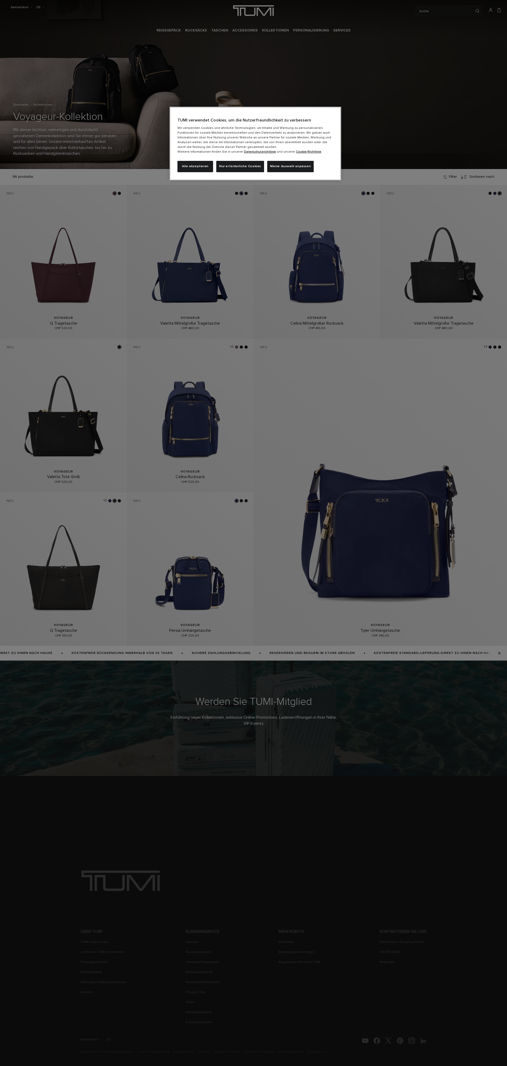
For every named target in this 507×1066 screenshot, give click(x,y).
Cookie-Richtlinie (308, 151)
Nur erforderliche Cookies (240, 166)
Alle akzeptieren (195, 166)
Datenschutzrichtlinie (260, 151)
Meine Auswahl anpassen (290, 166)
